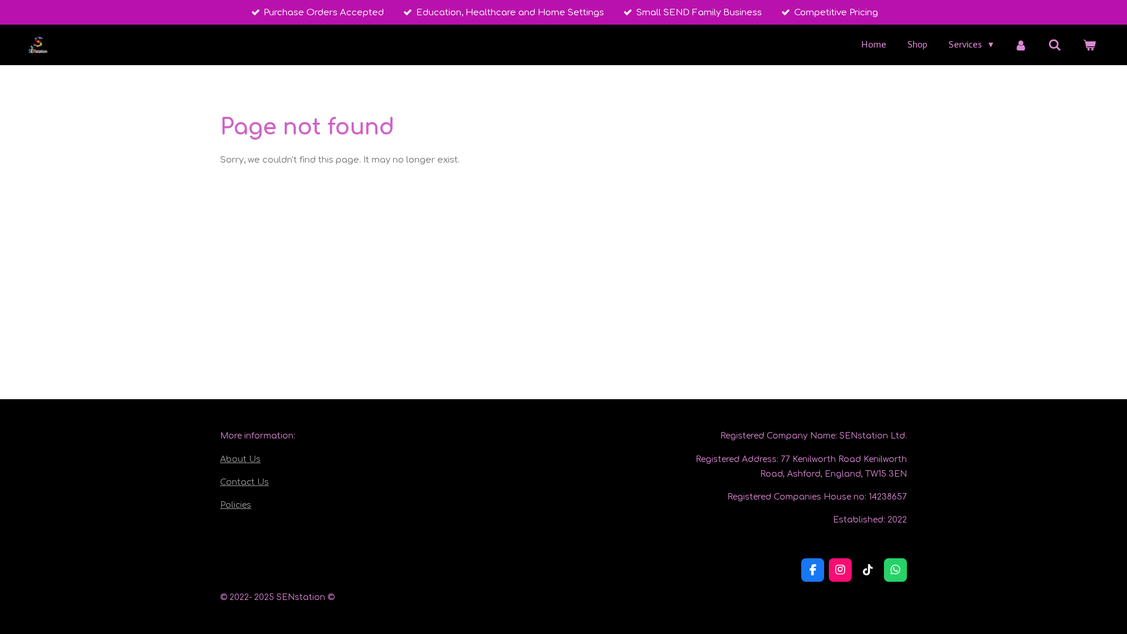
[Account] (1021, 45)
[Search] (1055, 45)
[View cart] (1089, 45)
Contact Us (244, 482)
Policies (235, 505)
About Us (240, 459)
